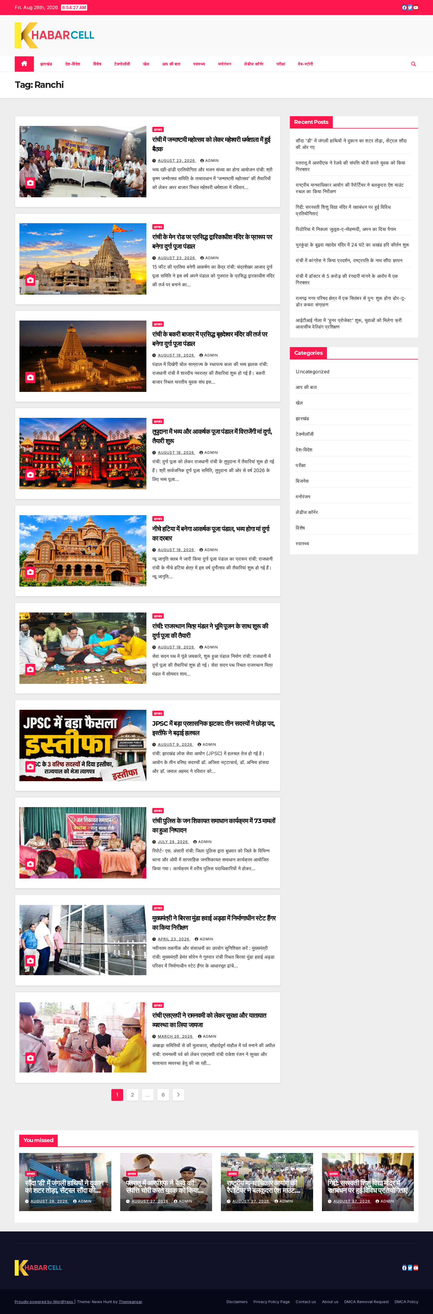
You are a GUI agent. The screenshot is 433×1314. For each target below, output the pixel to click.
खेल (146, 64)
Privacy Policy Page (272, 1301)
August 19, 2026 (176, 355)
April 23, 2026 (174, 939)
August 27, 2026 (151, 1201)
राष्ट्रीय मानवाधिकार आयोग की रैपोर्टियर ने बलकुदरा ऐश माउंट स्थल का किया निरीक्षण (262, 1190)
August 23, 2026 (177, 160)
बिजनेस (302, 481)
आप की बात (171, 64)
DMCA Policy (406, 1301)
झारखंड (46, 64)
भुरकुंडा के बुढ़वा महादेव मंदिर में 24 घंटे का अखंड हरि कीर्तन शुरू (352, 245)
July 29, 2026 (173, 842)
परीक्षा (281, 64)
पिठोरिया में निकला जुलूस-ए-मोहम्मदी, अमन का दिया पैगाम (346, 229)
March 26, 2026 (176, 1036)
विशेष (97, 64)
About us (330, 1301)
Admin (212, 160)
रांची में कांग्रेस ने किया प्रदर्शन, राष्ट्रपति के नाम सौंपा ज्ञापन (349, 260)
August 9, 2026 (176, 744)
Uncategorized (312, 372)
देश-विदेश (72, 64)
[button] (413, 64)
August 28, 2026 (50, 1201)
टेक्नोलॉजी (122, 64)
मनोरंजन (225, 64)
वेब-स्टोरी (305, 64)
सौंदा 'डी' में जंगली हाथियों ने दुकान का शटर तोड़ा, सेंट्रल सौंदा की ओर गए (64, 1190)
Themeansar (130, 1301)
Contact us (306, 1301)
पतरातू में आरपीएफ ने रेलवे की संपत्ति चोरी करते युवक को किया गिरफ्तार (162, 1190)
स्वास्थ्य (199, 64)
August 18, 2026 (176, 452)
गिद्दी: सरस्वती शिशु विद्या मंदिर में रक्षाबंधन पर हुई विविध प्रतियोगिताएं (367, 1187)
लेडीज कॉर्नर (254, 64)
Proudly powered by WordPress (44, 1301)
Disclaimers (237, 1301)
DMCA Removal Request (366, 1301)
